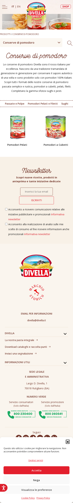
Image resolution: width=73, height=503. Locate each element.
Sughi (64, 103)
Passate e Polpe (14, 103)
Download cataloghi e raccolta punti (26, 346)
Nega (36, 480)
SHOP (65, 6)
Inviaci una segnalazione (19, 353)
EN (18, 6)
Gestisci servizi (35, 460)
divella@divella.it (36, 320)
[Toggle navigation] (4, 7)
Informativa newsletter (37, 234)
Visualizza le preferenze (36, 490)
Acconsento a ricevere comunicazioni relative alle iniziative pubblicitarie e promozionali (36, 214)
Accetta (36, 470)
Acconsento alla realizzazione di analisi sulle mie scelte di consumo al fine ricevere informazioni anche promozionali (38, 229)
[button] (67, 441)
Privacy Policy (43, 497)
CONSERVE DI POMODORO (25, 34)
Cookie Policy (28, 497)
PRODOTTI (5, 34)
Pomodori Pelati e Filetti (43, 103)
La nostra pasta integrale (19, 340)
